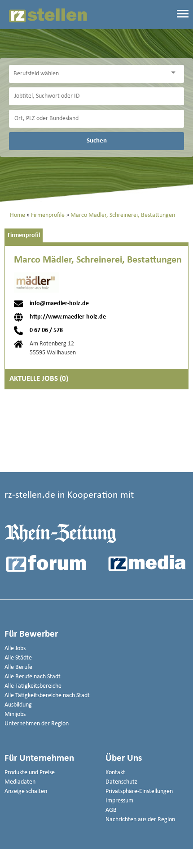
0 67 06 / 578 (46, 330)
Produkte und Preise (29, 772)
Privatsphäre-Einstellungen (139, 791)
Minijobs (15, 714)
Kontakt (115, 772)
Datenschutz (121, 782)
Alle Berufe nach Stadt (32, 676)
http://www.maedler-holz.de (68, 317)
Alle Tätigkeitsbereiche (32, 686)
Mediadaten (19, 782)
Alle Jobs (15, 648)
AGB (111, 810)
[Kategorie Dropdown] (175, 73)
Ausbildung (18, 705)
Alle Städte (18, 658)
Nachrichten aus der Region (140, 819)
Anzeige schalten (25, 791)
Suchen (97, 140)
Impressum (119, 800)
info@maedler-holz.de (59, 304)
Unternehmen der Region (36, 723)
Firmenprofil (24, 235)
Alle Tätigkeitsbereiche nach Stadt (47, 695)
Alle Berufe (18, 667)
